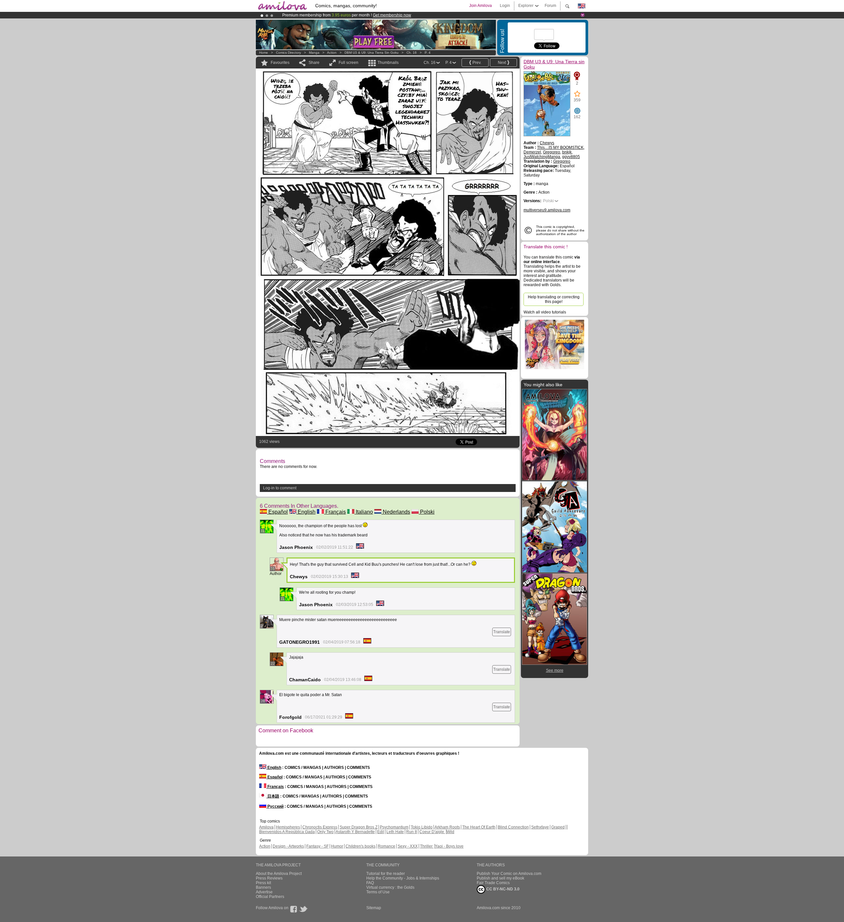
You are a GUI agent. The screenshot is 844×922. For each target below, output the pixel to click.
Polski (427, 512)
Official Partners (270, 896)
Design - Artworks (288, 846)
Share (314, 62)
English (306, 512)
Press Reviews (269, 878)
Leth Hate (395, 831)
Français (335, 512)
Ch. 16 (412, 52)
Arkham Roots (447, 827)
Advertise (264, 892)
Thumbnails (388, 62)
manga (314, 52)
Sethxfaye (540, 827)
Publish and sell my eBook (500, 878)
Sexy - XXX (408, 846)
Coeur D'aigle (432, 831)
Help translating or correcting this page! (554, 299)
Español (277, 512)
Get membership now (392, 15)
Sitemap (373, 908)
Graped (558, 827)
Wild (450, 831)
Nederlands (395, 512)
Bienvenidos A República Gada (287, 831)
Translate (501, 632)
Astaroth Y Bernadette (355, 831)
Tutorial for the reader (385, 873)
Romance (386, 846)
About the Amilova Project (279, 873)
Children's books (361, 846)
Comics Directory (288, 52)
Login (505, 5)
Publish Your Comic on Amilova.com (509, 873)
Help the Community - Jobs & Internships (402, 878)
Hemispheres (288, 827)
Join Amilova (480, 5)
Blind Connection (513, 827)
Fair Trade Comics (493, 883)
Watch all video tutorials (545, 312)
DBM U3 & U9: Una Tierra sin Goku (372, 52)
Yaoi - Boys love (449, 846)
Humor (337, 846)
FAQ (370, 883)
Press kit (263, 883)
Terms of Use (378, 892)
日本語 (272, 796)
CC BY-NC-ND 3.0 (502, 889)
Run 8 (411, 831)
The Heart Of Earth (479, 827)
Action (332, 52)
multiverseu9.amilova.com (547, 210)
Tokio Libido (422, 827)
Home (263, 52)
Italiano (363, 512)
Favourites (280, 62)
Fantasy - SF (317, 846)
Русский (275, 806)
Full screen (348, 62)
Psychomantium (394, 827)
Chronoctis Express (319, 827)
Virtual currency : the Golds (390, 887)
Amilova (266, 827)
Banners (263, 887)
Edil (380, 831)
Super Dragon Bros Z (358, 827)
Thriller (427, 846)
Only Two (325, 831)
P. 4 (428, 52)
